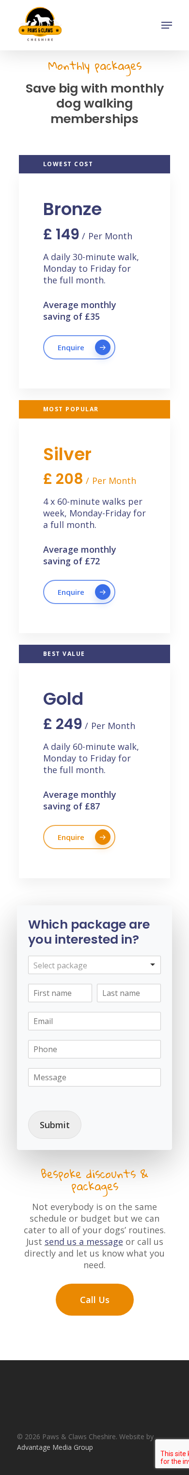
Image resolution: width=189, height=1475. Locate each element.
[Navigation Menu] (166, 25)
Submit (55, 1125)
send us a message (84, 1241)
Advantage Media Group (55, 1447)
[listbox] (94, 965)
